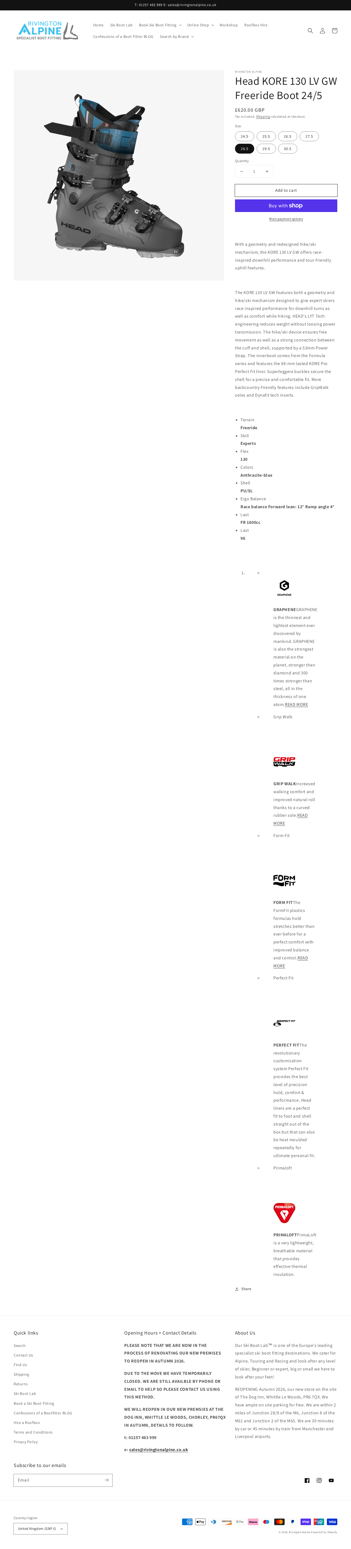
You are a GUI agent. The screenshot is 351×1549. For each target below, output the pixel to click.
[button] (160, 25)
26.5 (287, 136)
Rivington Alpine (299, 1532)
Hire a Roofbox (27, 1422)
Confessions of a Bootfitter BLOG (43, 1413)
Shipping (263, 116)
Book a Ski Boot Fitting (34, 1403)
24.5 (244, 136)
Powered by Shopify (324, 1532)
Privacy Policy (26, 1441)
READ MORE (296, 704)
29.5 (266, 148)
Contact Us (23, 1355)
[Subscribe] (106, 1480)
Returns (21, 1383)
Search (20, 1345)
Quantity (242, 161)
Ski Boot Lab (25, 1393)
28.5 (244, 148)
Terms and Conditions (33, 1432)
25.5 (266, 136)
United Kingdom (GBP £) (37, 1528)
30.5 (287, 148)
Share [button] (246, 1288)
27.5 (309, 136)
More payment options (286, 219)
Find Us (20, 1364)
